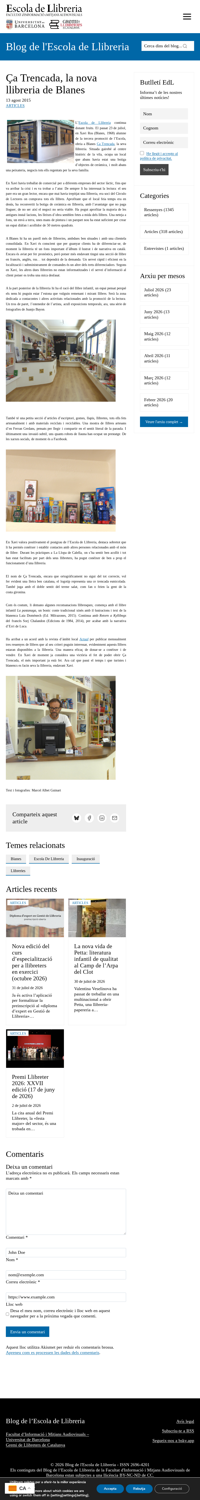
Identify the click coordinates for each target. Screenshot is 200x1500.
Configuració (172, 1488)
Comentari (17, 1237)
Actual (84, 639)
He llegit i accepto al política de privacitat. (159, 156)
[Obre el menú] (187, 16)
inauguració (86, 859)
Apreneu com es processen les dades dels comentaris (52, 1352)
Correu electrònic (23, 1281)
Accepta (110, 1488)
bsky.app (186, 1440)
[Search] (185, 46)
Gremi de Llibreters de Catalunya (35, 1444)
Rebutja (139, 1488)
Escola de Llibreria (95, 123)
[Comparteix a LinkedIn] (102, 818)
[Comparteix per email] (115, 818)
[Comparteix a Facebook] (89, 818)
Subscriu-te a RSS (178, 1430)
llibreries (18, 871)
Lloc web (14, 1304)
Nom (12, 1259)
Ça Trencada (105, 144)
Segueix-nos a (165, 1440)
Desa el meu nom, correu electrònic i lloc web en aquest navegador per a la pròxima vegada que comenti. (60, 1313)
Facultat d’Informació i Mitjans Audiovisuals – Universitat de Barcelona (47, 1437)
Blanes (16, 859)
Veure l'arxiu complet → (164, 422)
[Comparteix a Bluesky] (76, 818)
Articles (15, 106)
